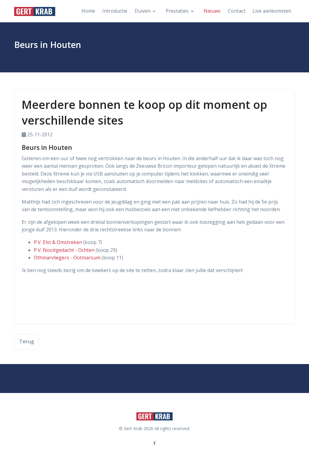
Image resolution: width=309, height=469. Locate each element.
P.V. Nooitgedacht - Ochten (64, 250)
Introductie (114, 11)
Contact (236, 11)
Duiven (143, 11)
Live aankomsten (272, 11)
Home (88, 11)
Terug (26, 341)
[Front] (34, 11)
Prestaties (177, 11)
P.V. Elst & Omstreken (58, 242)
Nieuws (212, 11)
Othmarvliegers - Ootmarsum (67, 257)
